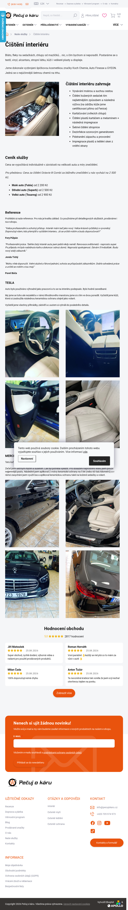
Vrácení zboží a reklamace (18, 881)
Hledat (75, 15)
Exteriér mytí (54, 812)
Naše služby (11, 838)
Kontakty (114, 4)
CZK (42, 3)
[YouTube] (107, 822)
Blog (7, 822)
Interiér (51, 806)
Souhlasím (99, 460)
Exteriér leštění (55, 818)
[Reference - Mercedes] (32, 513)
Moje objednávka (14, 865)
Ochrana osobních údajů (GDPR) (22, 875)
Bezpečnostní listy (14, 886)
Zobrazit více (64, 693)
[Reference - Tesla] (32, 343)
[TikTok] (92, 830)
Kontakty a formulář (106, 842)
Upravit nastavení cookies (77, 904)
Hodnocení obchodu (64, 628)
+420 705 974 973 (106, 814)
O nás (105, 4)
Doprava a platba (73, 4)
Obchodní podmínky (15, 870)
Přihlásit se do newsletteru (30, 762)
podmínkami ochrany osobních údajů (63, 752)
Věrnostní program (91, 4)
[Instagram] (99, 822)
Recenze (59, 4)
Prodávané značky (14, 827)
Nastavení (27, 458)
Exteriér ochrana (56, 824)
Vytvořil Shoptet (106, 902)
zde (85, 451)
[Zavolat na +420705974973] (15, 4)
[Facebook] (92, 822)
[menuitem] (12, 25)
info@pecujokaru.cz (107, 807)
